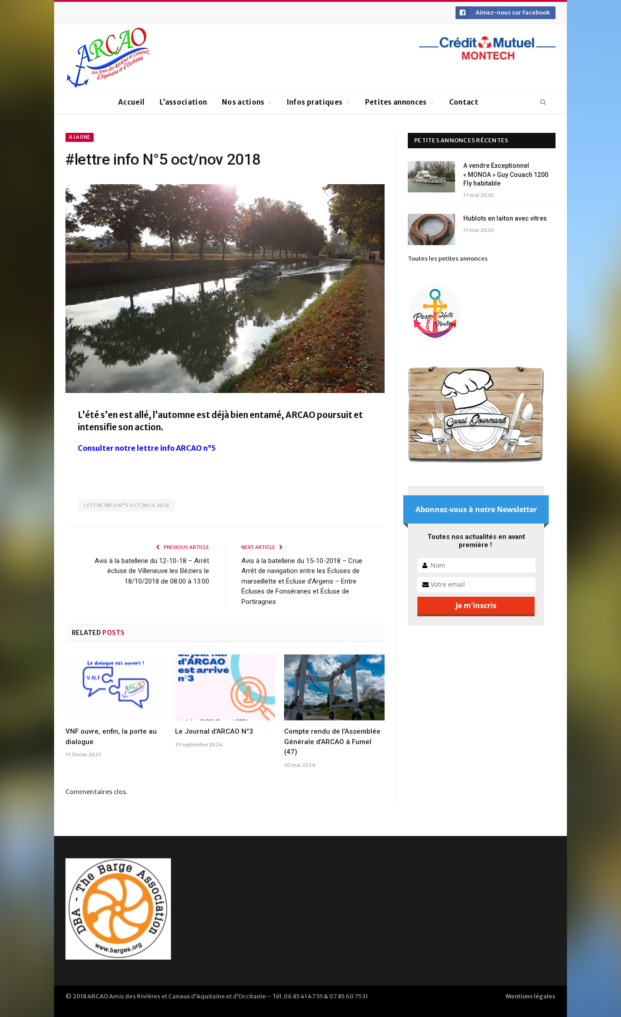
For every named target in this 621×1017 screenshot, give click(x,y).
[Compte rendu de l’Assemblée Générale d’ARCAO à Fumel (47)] (334, 687)
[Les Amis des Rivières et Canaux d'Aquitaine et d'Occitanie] (108, 57)
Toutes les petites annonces (448, 258)
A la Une (79, 137)
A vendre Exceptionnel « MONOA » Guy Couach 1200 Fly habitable (505, 174)
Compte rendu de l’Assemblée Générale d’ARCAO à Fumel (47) (332, 741)
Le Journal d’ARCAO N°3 (214, 731)
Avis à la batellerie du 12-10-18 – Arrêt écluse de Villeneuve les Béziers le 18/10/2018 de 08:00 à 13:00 (152, 571)
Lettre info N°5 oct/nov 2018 (126, 505)
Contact (463, 102)
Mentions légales (531, 996)
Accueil (131, 102)
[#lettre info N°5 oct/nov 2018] (225, 290)
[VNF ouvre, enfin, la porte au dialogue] (115, 687)
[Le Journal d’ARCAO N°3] (225, 687)
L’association (183, 102)
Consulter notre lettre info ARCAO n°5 (147, 448)
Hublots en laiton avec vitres (505, 218)
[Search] (543, 102)
